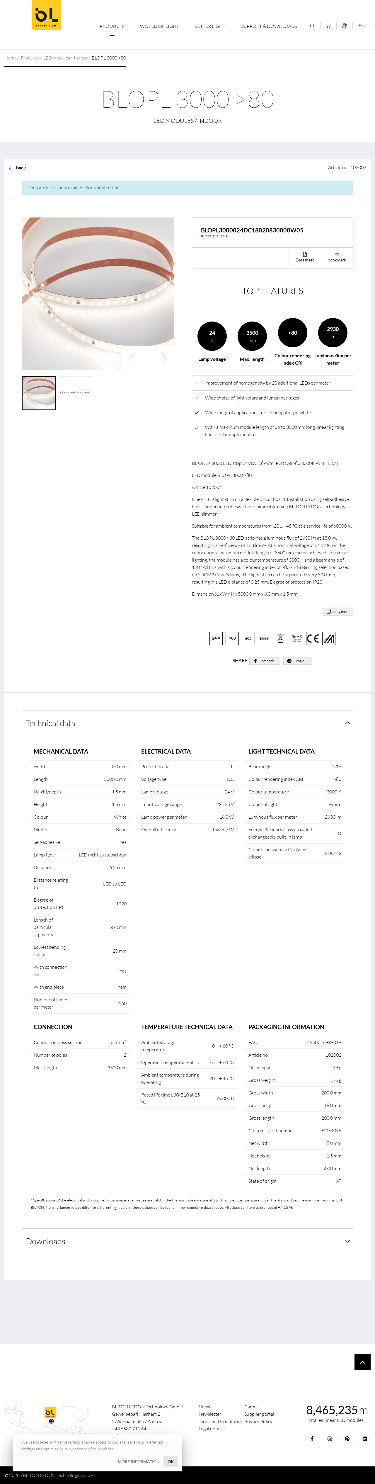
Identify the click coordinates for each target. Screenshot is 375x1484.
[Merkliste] (328, 25)
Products (112, 26)
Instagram (329, 1438)
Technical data (50, 723)
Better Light (210, 26)
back (21, 167)
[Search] (312, 26)
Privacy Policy (258, 1421)
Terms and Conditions (221, 1421)
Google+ (300, 661)
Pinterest (347, 1438)
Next (161, 359)
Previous (135, 359)
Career (251, 1407)
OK (171, 1461)
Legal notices (212, 1429)
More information (139, 1461)
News (204, 1407)
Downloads (45, 1241)
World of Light (159, 26)
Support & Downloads (269, 26)
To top (362, 1362)
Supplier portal (259, 1414)
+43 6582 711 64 (129, 1429)
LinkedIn (365, 1438)
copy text (340, 611)
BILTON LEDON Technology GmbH (46, 15)
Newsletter (210, 1414)
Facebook (267, 661)
